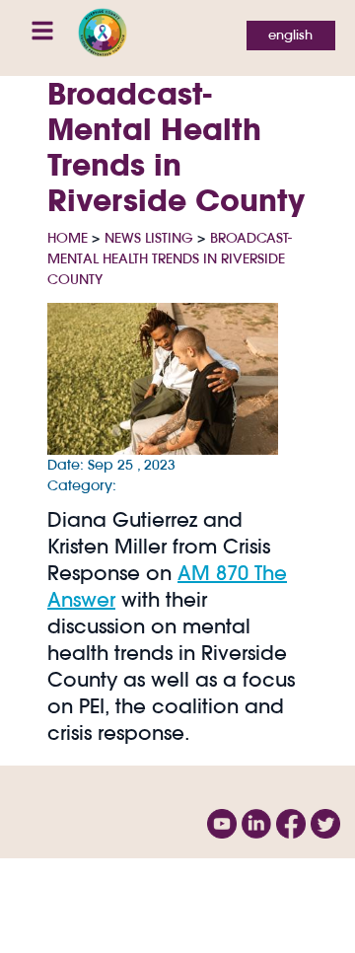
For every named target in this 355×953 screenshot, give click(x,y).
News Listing (149, 238)
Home (67, 238)
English (290, 35)
